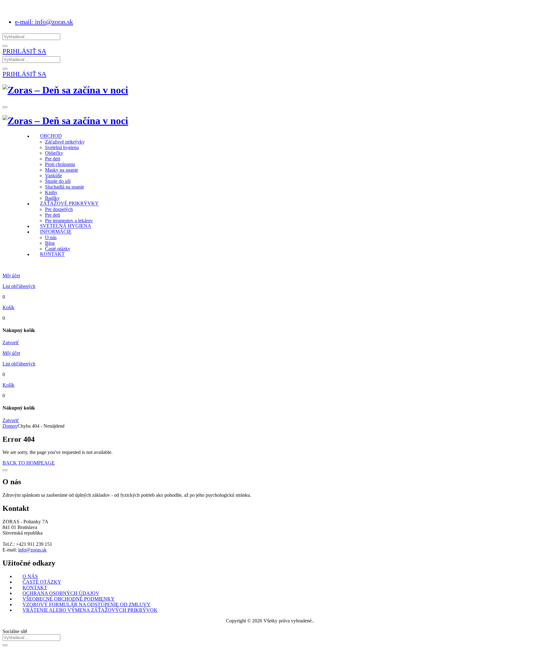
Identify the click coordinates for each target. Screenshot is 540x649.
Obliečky (54, 153)
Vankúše (53, 175)
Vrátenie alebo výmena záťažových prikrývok (90, 610)
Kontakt (52, 254)
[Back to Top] (5, 470)
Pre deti (52, 158)
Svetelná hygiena (62, 147)
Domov (10, 426)
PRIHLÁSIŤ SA (24, 51)
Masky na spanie (61, 170)
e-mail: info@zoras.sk (44, 21)
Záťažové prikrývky (65, 141)
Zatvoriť (10, 342)
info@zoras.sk (32, 549)
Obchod (51, 136)
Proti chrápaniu (60, 164)
